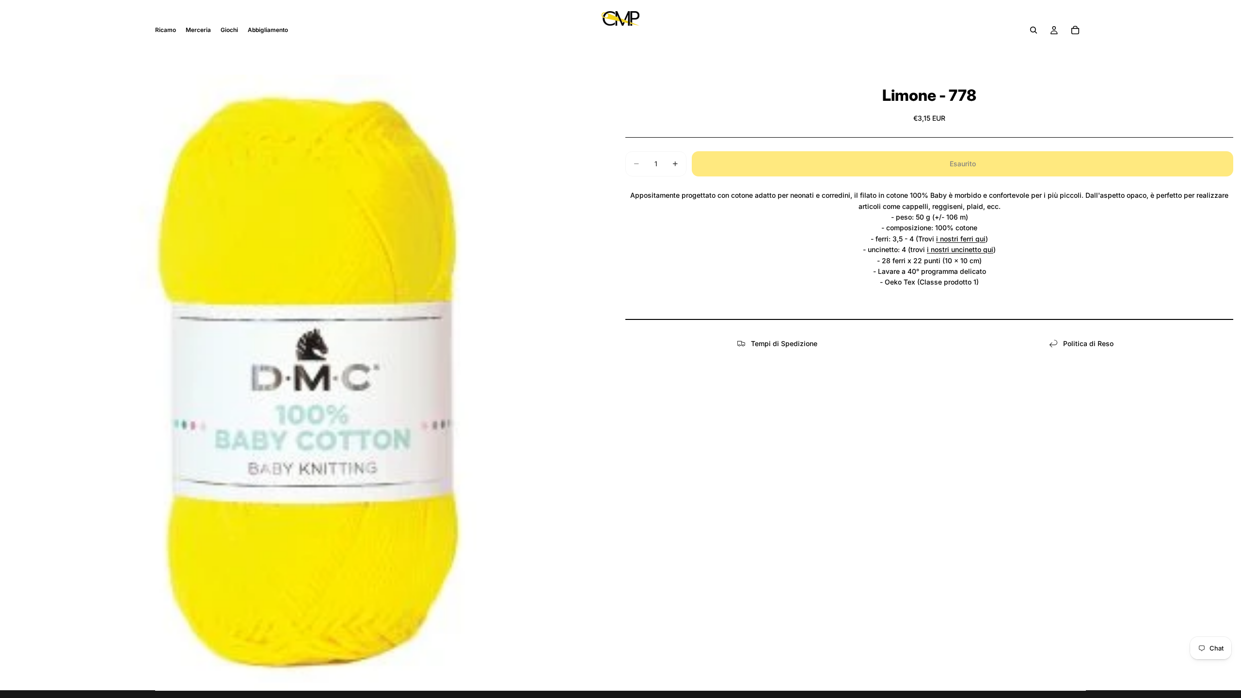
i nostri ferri (955, 239)
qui (980, 239)
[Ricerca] (1033, 30)
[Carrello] (1075, 30)
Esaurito (963, 163)
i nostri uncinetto (955, 249)
